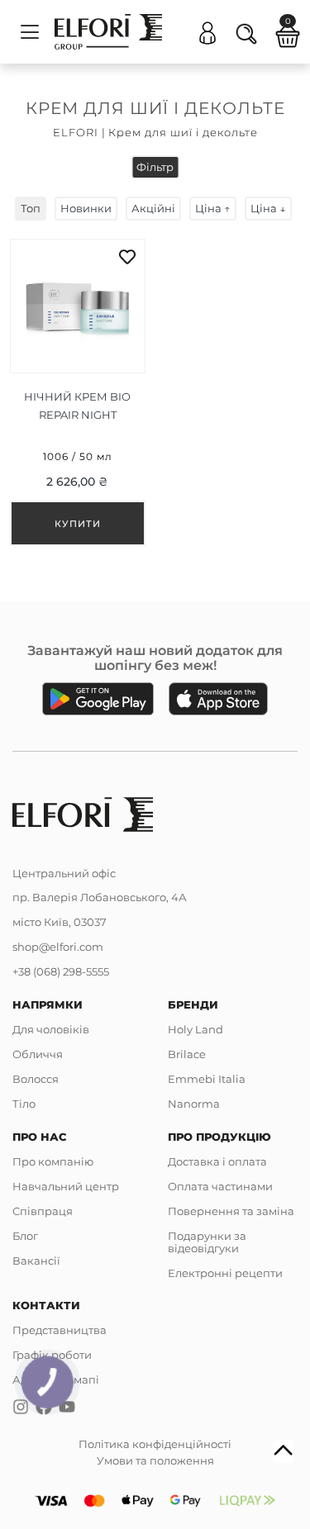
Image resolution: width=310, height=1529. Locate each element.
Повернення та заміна (231, 1211)
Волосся (35, 1078)
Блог (25, 1235)
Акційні (153, 208)
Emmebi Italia (207, 1078)
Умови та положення (155, 1460)
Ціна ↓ (268, 208)
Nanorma (194, 1103)
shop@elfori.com (57, 946)
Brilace (187, 1054)
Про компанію (52, 1161)
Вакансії (36, 1260)
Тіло (24, 1103)
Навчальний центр (65, 1186)
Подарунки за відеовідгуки (207, 1242)
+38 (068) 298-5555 (60, 971)
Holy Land (195, 1029)
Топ (31, 208)
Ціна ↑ (213, 208)
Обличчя (37, 1054)
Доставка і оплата (217, 1161)
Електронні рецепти (225, 1273)
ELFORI (75, 132)
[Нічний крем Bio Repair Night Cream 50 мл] (77, 392)
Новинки (86, 208)
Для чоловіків (50, 1029)
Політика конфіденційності (155, 1444)
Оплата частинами (220, 1186)
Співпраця (42, 1211)
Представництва (59, 1330)
